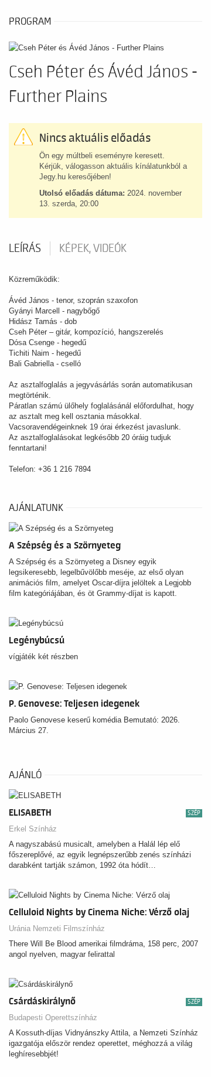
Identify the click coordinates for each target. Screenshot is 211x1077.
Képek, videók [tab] (93, 248)
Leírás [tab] (25, 248)
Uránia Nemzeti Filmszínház (57, 928)
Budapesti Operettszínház (53, 1017)
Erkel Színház (33, 828)
